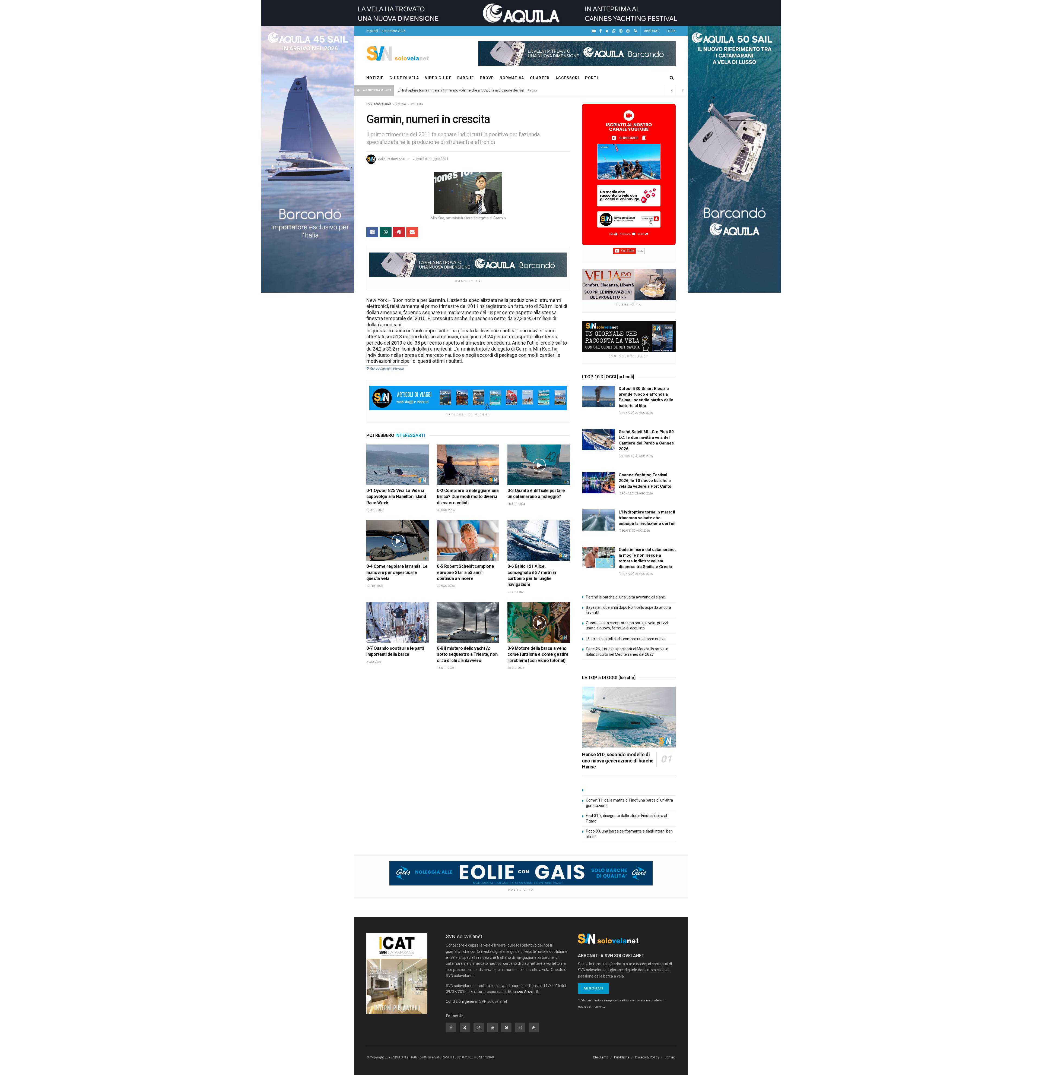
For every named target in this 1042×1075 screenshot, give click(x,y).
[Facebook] (600, 31)
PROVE (487, 78)
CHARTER (539, 78)
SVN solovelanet (378, 104)
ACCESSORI (567, 78)
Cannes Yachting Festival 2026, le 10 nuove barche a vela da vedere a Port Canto (645, 480)
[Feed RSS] (635, 31)
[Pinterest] (628, 31)
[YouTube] (594, 31)
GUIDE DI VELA (404, 78)
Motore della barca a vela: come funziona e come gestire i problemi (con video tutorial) (537, 654)
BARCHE (465, 78)
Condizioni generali (462, 1001)
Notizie (400, 104)
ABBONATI (652, 31)
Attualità (416, 104)
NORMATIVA (512, 78)
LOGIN (671, 31)
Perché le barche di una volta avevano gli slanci (626, 597)
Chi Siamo (601, 1057)
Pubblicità (622, 1057)
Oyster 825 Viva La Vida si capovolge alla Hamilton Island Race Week (396, 496)
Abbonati (593, 988)
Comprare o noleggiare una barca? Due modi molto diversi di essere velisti (468, 496)
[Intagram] (620, 31)
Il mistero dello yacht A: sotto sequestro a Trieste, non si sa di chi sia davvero (467, 654)
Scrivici (670, 1057)
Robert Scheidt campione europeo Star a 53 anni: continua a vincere (465, 572)
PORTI (591, 78)
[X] (606, 31)
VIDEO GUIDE (438, 78)
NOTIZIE (374, 78)
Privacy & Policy (647, 1057)
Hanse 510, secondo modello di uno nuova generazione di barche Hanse (617, 761)
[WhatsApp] (613, 31)
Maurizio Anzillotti (523, 991)
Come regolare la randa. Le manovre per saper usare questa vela (396, 572)
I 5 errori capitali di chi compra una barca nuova (626, 639)
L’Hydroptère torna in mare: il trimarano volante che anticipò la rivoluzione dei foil (461, 90)
